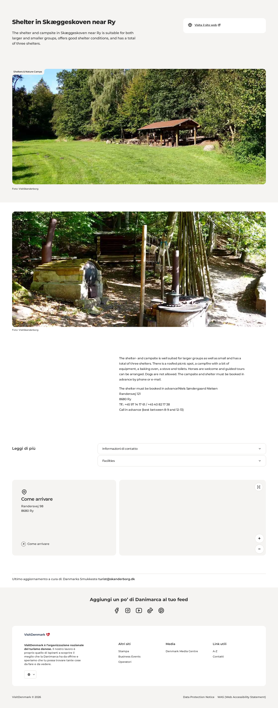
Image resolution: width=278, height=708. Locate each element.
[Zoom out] (259, 549)
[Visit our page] (127, 610)
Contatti (218, 656)
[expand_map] (259, 487)
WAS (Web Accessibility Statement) (241, 697)
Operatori (124, 662)
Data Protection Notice (198, 697)
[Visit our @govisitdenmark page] (150, 610)
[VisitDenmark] (37, 634)
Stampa (123, 651)
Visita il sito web (206, 25)
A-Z (215, 651)
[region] (192, 518)
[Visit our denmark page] (116, 610)
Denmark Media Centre (182, 651)
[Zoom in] (259, 538)
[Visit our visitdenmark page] (139, 610)
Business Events (129, 656)
